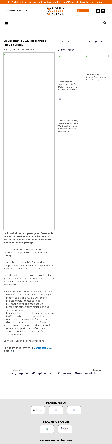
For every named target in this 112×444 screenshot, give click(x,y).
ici (11, 351)
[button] (53, 24)
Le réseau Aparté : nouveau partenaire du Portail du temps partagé (97, 77)
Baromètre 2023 (43, 348)
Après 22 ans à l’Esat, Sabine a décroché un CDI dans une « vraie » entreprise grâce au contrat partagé (68, 125)
